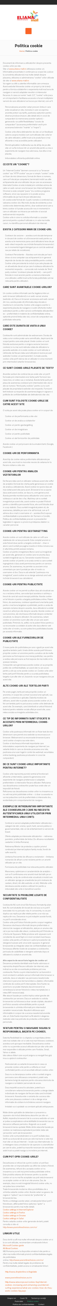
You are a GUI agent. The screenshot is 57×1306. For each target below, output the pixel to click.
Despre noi (11, 1298)
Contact (41, 1304)
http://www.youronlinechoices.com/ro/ (20, 1227)
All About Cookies (10, 1248)
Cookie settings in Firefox (14, 1212)
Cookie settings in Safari (13, 1218)
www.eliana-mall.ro (17, 68)
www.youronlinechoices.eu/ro (18, 1277)
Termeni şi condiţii (38, 1298)
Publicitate (19, 1301)
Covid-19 (23, 1298)
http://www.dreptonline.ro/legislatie (21, 1271)
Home (21, 51)
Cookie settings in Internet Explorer (18, 1209)
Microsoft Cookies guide (13, 1245)
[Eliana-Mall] (28, 16)
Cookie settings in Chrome (14, 1215)
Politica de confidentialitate (23, 1304)
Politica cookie (33, 1301)
